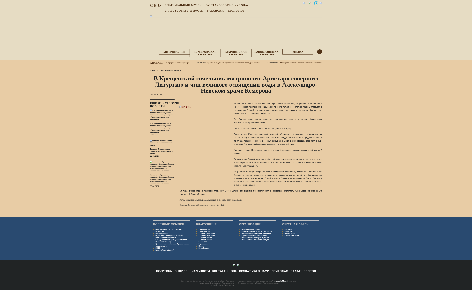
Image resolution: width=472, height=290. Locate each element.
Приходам (280, 271)
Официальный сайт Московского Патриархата (168, 230)
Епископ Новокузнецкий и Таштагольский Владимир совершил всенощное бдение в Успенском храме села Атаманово (161, 128)
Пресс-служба (290, 233)
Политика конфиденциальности (183, 271)
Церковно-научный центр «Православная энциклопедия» (172, 245)
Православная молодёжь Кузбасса (255, 238)
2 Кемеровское (204, 231)
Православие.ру (161, 233)
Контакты (288, 229)
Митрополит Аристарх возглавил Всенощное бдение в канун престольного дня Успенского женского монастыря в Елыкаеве (162, 179)
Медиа (298, 51)
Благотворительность (184, 10)
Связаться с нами (292, 235)
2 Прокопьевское (205, 240)
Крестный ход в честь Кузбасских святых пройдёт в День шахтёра (225, 63)
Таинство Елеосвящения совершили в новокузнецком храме (161, 151)
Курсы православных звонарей (254, 235)
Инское (201, 246)
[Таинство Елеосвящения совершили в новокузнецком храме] (162, 144)
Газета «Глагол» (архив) (164, 250)
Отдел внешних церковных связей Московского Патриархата (169, 237)
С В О (155, 5)
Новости (154, 70)
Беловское (203, 242)
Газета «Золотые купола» (227, 5)
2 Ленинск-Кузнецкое (207, 235)
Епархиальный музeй (183, 5)
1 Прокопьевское (205, 238)
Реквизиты (289, 231)
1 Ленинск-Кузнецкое (207, 233)
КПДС (157, 248)
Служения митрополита (170, 70)
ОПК (234, 271)
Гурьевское (203, 244)
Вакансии (215, 10)
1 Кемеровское (204, 229)
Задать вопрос (303, 271)
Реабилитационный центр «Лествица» (257, 231)
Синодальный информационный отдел (171, 240)
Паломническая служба (251, 229)
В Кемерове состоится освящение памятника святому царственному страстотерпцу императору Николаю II (315, 63)
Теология (235, 10)
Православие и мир (163, 242)
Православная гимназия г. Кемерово (256, 233)
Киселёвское (204, 248)
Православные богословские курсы (256, 240)
